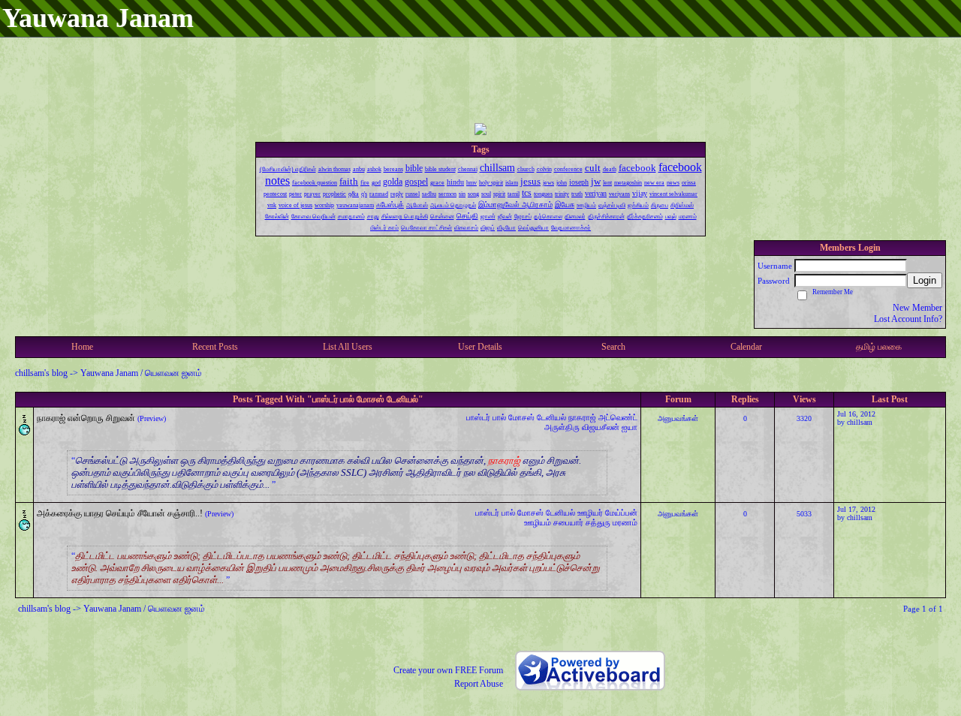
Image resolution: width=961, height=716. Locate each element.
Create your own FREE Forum (448, 670)
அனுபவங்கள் (678, 418)
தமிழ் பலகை (879, 346)
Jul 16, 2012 (856, 414)
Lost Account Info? (908, 319)
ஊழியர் (590, 512)
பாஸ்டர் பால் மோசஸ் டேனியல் (516, 417)
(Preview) (151, 418)
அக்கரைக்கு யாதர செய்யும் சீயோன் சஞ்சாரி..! (120, 513)
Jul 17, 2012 (856, 509)
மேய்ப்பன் (621, 512)
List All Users (347, 346)
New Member (917, 307)
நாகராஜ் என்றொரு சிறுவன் (86, 418)
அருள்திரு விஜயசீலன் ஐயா (590, 427)
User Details (480, 346)
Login (924, 280)
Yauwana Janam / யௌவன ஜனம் (141, 373)
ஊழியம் (537, 522)
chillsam (859, 422)
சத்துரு (598, 522)
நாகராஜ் (582, 417)
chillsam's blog (41, 373)
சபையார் (568, 522)
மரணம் (625, 522)
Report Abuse (478, 683)
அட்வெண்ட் (617, 417)
